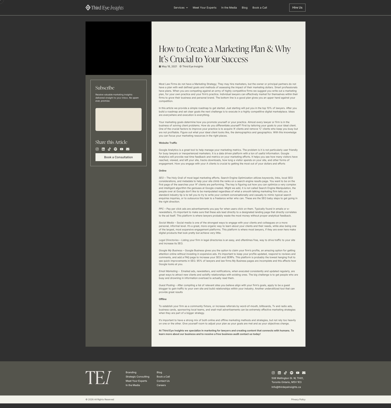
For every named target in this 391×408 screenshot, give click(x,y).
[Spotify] (115, 149)
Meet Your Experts (204, 7)
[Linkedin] (103, 149)
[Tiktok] (109, 149)
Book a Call (259, 7)
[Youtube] (121, 149)
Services (179, 7)
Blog (245, 7)
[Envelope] (127, 149)
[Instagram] (97, 149)
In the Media (229, 7)
